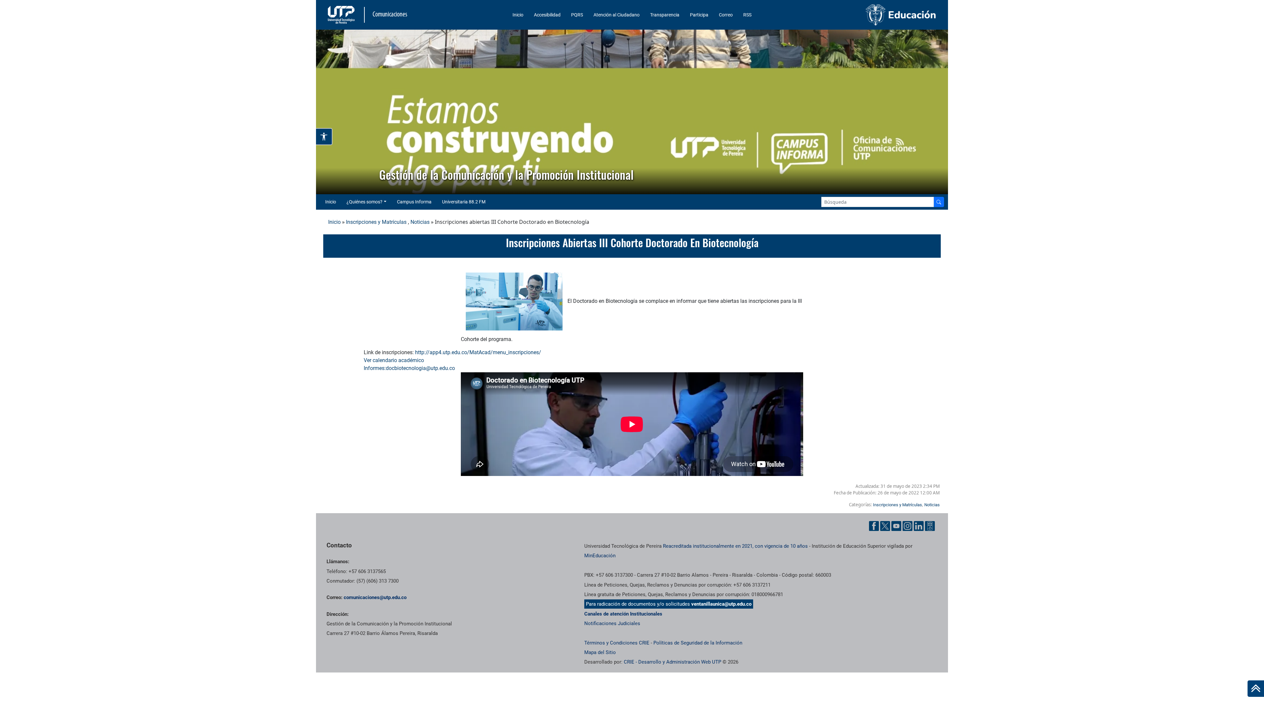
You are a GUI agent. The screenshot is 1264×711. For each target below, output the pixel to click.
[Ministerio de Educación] (866, 14)
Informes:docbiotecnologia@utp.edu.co (409, 368)
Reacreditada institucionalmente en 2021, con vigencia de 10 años (735, 546)
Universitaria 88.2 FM (464, 201)
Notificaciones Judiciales (612, 623)
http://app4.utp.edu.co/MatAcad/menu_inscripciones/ (478, 352)
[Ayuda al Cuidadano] (930, 526)
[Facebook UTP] (874, 526)
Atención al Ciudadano (616, 14)
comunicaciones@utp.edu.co (375, 597)
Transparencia (664, 14)
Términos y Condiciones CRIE (616, 643)
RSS (747, 14)
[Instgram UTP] (907, 526)
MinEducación (600, 556)
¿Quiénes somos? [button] (364, 201)
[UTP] (342, 15)
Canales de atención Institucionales (623, 614)
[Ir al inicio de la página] (1256, 689)
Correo (726, 14)
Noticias (420, 222)
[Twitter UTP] (885, 526)
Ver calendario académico (394, 360)
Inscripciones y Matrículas (376, 222)
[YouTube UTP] (896, 526)
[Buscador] (939, 202)
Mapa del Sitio (600, 652)
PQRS (577, 14)
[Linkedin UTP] (919, 526)
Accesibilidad (547, 14)
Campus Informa (414, 201)
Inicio (518, 14)
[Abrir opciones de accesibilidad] (324, 136)
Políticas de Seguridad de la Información (697, 643)
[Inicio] (1256, 688)
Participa (699, 14)
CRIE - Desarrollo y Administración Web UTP (672, 662)
